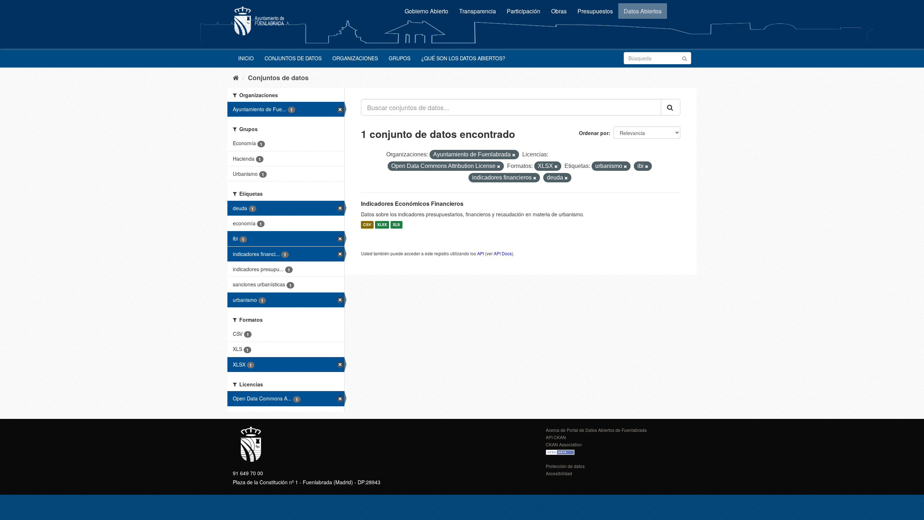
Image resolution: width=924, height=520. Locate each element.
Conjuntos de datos (293, 58)
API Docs (503, 253)
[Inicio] (236, 77)
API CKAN (556, 437)
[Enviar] (684, 58)
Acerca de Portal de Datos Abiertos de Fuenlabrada (596, 430)
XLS (396, 225)
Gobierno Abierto (426, 11)
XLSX (382, 225)
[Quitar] (513, 155)
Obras (559, 11)
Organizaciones (355, 58)
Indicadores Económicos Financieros (412, 203)
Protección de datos (565, 466)
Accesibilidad (559, 473)
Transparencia (477, 11)
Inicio (246, 58)
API (480, 253)
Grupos (399, 58)
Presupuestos (595, 11)
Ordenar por (594, 132)
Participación (523, 11)
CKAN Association (564, 444)
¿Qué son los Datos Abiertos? (463, 58)
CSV (367, 225)
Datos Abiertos (643, 11)
